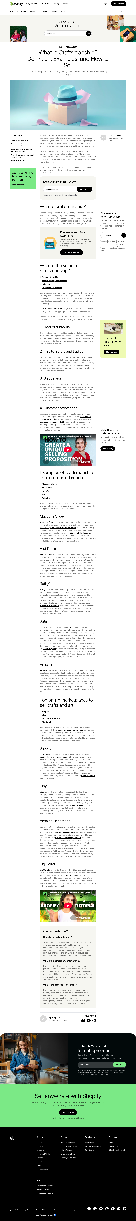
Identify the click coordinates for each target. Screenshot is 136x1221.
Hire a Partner (66, 1150)
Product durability (50, 277)
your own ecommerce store (70, 730)
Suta (44, 494)
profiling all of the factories (78, 533)
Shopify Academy (68, 1154)
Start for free (118, 4)
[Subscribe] (88, 33)
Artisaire (46, 498)
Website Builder (43, 1189)
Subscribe (119, 1065)
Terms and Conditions (108, 249)
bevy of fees (77, 805)
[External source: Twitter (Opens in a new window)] (95, 1208)
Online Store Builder (44, 1186)
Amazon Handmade (51, 718)
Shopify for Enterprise (117, 1150)
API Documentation (93, 1146)
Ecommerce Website (45, 1193)
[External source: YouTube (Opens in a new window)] (101, 1208)
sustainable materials (49, 606)
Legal (39, 1165)
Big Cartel (46, 722)
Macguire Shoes (49, 484)
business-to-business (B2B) (52, 422)
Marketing (45, 11)
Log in (105, 4)
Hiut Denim (47, 487)
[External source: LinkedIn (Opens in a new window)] (118, 1208)
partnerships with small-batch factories (58, 527)
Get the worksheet (71, 252)
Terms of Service (42, 1210)
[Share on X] (89, 1020)
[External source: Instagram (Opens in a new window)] (107, 1208)
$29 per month (88, 775)
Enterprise (65, 4)
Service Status (42, 1169)
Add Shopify (108, 449)
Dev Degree (89, 1150)
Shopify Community (68, 1158)
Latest (54, 11)
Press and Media (43, 1154)
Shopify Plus (114, 1146)
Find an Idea (21, 11)
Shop (111, 1142)
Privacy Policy (103, 1074)
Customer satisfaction (52, 288)
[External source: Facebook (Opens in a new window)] (89, 1208)
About (39, 1142)
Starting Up (34, 11)
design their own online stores (53, 757)
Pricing (56, 4)
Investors (40, 1150)
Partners (40, 1158)
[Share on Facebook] (83, 1020)
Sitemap (72, 1210)
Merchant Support (68, 1142)
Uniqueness (47, 284)
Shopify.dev (89, 1142)
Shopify (45, 711)
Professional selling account (68, 838)
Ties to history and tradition (54, 281)
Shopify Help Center (69, 1146)
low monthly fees (70, 875)
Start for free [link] (84, 189)
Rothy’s (45, 491)
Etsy (44, 715)
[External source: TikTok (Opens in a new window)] (113, 1208)
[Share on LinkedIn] (94, 1020)
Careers (40, 1146)
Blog (11, 11)
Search (121, 11)
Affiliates (40, 1161)
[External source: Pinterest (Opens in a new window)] (124, 1208)
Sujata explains (49, 649)
